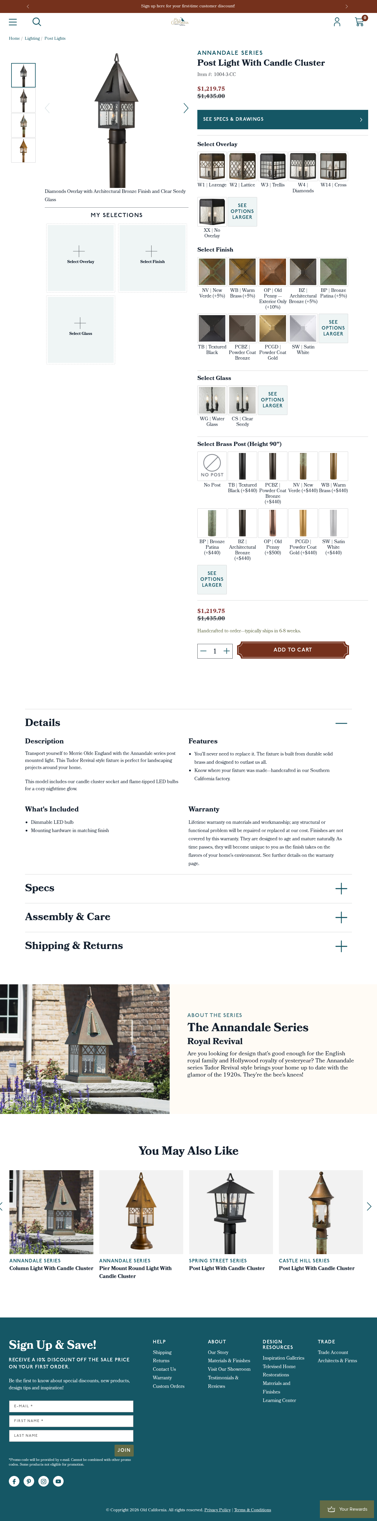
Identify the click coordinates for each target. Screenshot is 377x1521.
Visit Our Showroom (229, 1370)
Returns (161, 1361)
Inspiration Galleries (283, 1359)
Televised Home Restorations (279, 1371)
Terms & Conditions (252, 1510)
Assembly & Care (67, 918)
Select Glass (214, 379)
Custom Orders (168, 1387)
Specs (39, 889)
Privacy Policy (217, 1510)
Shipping (162, 1353)
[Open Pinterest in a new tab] (29, 1482)
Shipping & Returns (74, 947)
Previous (30, 6)
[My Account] (337, 21)
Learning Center (279, 1401)
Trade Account (333, 1353)
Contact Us (164, 1370)
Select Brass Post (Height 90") (239, 445)
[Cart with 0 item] (359, 21)
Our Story (218, 1353)
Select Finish (215, 250)
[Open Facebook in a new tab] (14, 1482)
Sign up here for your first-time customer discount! (188, 6)
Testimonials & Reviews (223, 1382)
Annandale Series (230, 53)
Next (347, 6)
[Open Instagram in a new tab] (44, 1482)
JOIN (124, 1450)
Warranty (162, 1378)
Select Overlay (217, 145)
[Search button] (36, 21)
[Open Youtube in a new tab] (58, 1482)
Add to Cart (293, 650)
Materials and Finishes (276, 1388)
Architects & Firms (337, 1361)
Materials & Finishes (229, 1361)
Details (42, 724)
